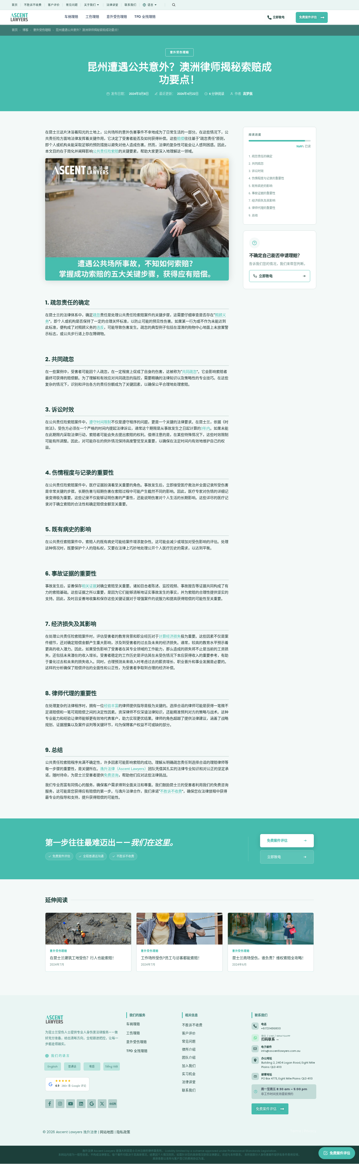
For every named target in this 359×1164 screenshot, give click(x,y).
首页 (15, 5)
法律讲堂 (112, 5)
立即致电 (279, 17)
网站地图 (107, 1132)
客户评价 (54, 5)
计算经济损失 (170, 636)
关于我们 (90, 5)
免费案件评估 (308, 17)
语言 (150, 5)
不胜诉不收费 (33, 5)
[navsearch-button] (174, 5)
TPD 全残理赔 (145, 16)
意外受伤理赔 (116, 16)
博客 (25, 30)
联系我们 (130, 5)
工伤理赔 (92, 16)
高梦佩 (248, 94)
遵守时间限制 (100, 422)
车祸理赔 (71, 16)
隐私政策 (123, 1132)
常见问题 (72, 5)
